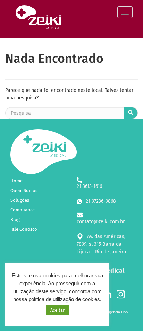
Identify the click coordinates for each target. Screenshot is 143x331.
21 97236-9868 (100, 201)
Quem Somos (23, 190)
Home (16, 180)
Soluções (19, 200)
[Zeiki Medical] (10, 12)
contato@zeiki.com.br (101, 222)
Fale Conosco (23, 229)
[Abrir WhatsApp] (125, 313)
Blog (15, 219)
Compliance (22, 209)
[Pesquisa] (131, 113)
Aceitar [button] (57, 310)
